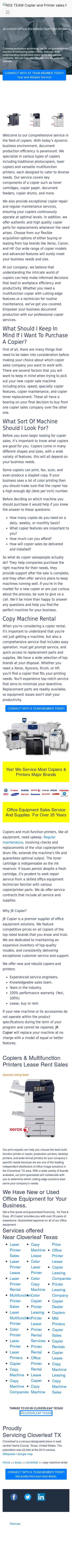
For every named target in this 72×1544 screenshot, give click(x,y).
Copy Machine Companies (19, 1386)
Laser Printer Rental (15, 1284)
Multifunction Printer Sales (20, 1300)
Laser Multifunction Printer (20, 1317)
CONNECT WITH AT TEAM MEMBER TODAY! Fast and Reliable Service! (34, 75)
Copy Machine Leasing (59, 1369)
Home (6, 1462)
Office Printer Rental (36, 1363)
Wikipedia (9, 1454)
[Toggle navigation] (8, 12)
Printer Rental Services (38, 1335)
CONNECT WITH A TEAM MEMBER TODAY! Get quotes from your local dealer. (36, 1474)
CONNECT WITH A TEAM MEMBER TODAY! (36, 708)
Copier (15, 1363)
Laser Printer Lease (15, 1267)
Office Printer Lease (57, 1255)
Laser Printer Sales (15, 1250)
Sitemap (15, 1523)
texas (18, 1462)
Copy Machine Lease (38, 1250)
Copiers (58, 1312)
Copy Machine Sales (59, 1386)
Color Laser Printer (36, 1267)
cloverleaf (32, 1462)
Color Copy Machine (38, 1284)
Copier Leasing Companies (61, 1272)
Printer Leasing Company (60, 1289)
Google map (25, 1454)
